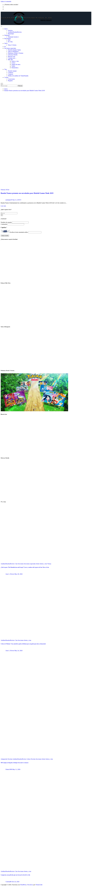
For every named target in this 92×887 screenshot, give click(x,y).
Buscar (20, 85)
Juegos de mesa (16, 64)
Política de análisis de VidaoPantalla (18, 76)
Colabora (10, 72)
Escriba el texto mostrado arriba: (19, 232)
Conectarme (11, 79)
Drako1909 (9, 769)
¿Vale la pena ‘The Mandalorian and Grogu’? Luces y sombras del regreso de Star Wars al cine (25, 567)
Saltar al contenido (6, 1)
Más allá (10, 59)
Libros (13, 63)
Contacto (10, 74)
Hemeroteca (15, 67)
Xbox (6, 43)
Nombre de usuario (6, 222)
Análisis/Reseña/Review (15, 32)
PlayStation (7, 38)
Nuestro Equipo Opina (14, 50)
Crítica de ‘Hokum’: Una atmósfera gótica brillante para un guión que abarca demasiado (23, 643)
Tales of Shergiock (13, 51)
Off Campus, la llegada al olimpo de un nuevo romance (14, 762)
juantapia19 (9, 200)
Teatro (13, 66)
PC (5, 46)
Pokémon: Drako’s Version (15, 53)
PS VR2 (10, 42)
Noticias (10, 30)
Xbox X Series (12, 45)
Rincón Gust (11, 56)
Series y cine (15, 61)
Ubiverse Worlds (12, 54)
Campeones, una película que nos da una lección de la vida (15, 875)
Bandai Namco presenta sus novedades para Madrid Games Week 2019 (24, 90)
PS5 (9, 40)
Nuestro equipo (12, 71)
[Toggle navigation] (1, 26)
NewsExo (30, 884)
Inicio (6, 29)
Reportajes (11, 33)
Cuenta (6, 77)
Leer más (3, 206)
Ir (1, 215)
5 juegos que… (12, 58)
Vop (5, 69)
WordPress (23, 884)
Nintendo (7, 35)
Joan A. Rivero (10, 574)
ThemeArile (39, 884)
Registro (10, 80)
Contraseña (4, 224)
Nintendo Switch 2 (13, 37)
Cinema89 (8, 881)
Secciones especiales (10, 48)
